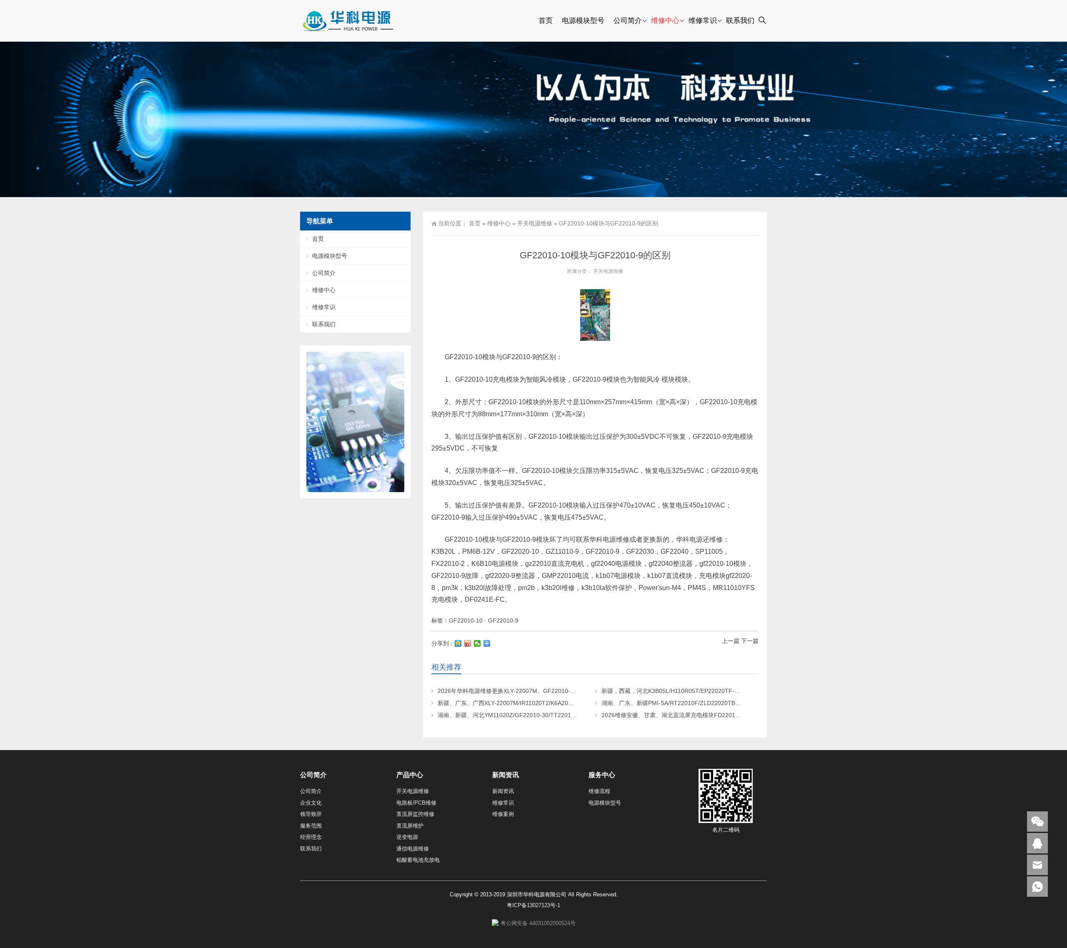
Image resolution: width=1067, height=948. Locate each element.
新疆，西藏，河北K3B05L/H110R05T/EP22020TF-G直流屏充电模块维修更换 (702, 691)
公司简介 (628, 21)
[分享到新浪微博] (467, 643)
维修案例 (503, 814)
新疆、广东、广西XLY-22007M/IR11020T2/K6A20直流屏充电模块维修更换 (535, 703)
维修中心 (665, 21)
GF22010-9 (503, 620)
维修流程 (599, 791)
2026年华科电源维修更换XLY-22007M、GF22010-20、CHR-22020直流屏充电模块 (546, 691)
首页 (546, 21)
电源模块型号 (583, 21)
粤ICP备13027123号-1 (533, 905)
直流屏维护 (409, 826)
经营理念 (311, 837)
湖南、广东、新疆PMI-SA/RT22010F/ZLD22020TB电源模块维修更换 (691, 703)
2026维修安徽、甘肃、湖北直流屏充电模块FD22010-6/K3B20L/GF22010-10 (701, 715)
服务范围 (311, 826)
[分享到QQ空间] (458, 643)
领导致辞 (311, 814)
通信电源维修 (412, 848)
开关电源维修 (534, 223)
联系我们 (740, 21)
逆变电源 (407, 837)
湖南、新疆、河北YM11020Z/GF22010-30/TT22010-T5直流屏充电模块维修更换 (543, 715)
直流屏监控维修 (415, 814)
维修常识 (703, 21)
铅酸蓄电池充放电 (418, 860)
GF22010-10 (466, 620)
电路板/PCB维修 (416, 803)
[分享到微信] (477, 643)
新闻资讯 (503, 791)
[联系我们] (1037, 843)
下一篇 (750, 641)
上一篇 (730, 641)
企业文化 (311, 803)
